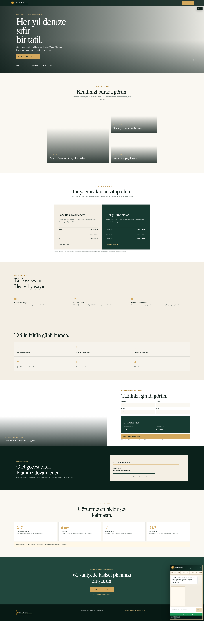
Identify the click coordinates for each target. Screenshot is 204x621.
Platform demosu (188, 3)
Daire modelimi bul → (65, 244)
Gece (157, 408)
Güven (171, 3)
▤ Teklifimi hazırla (194, 572)
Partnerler (177, 3)
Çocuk (158, 401)
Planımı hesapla (175, 596)
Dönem (123, 408)
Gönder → (198, 609)
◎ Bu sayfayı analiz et (175, 572)
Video (166, 3)
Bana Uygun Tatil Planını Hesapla (28, 57)
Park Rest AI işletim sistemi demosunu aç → (102, 594)
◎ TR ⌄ (199, 8)
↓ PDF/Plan (182, 596)
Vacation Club (153, 3)
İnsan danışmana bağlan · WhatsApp (186, 614)
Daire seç (161, 3)
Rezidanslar (145, 3)
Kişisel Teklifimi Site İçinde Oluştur (155, 437)
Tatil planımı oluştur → (113, 244)
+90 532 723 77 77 (141, 610)
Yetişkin (123, 401)
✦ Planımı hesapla (185, 572)
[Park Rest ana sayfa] (19, 3)
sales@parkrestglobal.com (130, 610)
